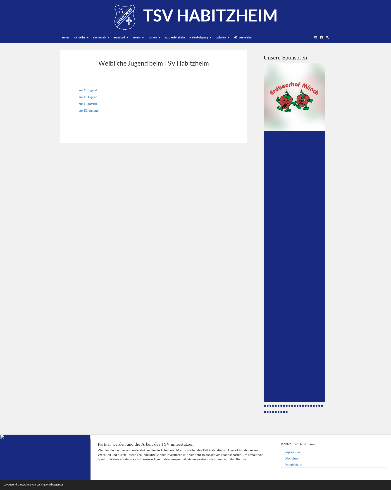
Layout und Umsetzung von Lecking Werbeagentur (33, 484)
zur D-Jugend (88, 97)
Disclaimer (292, 458)
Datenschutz (293, 464)
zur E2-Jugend (89, 110)
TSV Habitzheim (210, 15)
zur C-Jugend (88, 90)
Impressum (292, 452)
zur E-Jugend (88, 104)
